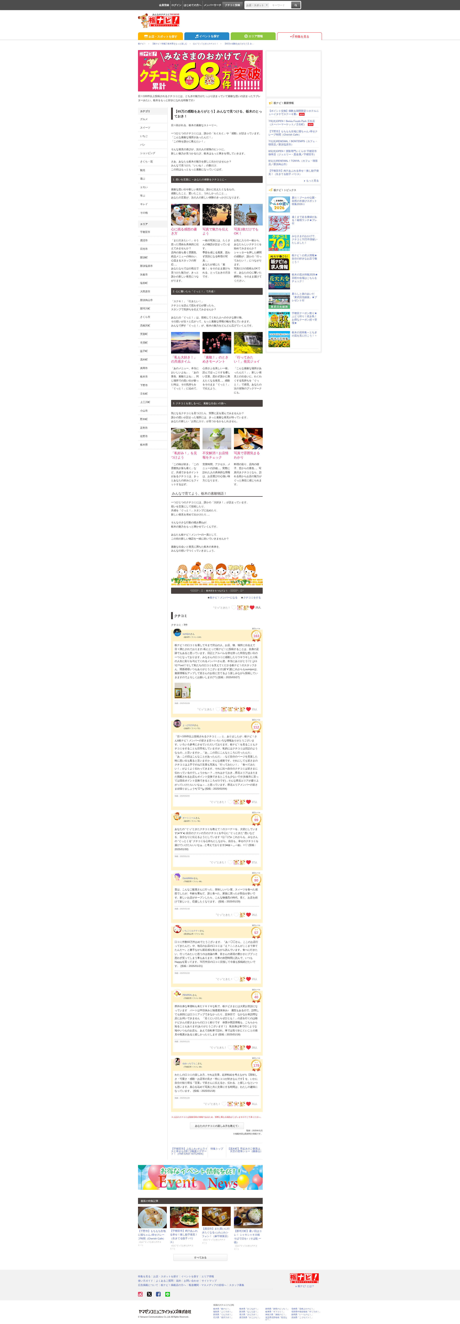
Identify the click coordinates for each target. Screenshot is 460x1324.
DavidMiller (188, 878)
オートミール (189, 818)
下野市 (144, 385)
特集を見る (302, 36)
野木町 (144, 419)
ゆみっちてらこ (190, 1063)
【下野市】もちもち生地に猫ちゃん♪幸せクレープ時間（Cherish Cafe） (152, 1235)
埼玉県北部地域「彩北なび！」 (276, 1318)
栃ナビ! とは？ (306, 1286)
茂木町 (144, 359)
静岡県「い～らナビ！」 (302, 1315)
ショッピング (147, 153)
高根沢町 (145, 325)
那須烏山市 (146, 300)
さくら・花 (146, 161)
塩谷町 (144, 283)
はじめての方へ (192, 5)
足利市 (144, 427)
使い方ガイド (145, 1280)
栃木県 (144, 444)
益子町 (144, 351)
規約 (178, 1280)
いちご (144, 136)
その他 (144, 212)
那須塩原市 (146, 265)
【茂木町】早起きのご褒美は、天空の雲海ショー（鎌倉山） (245, 1150)
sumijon (186, 634)
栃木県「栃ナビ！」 (222, 1309)
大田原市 (145, 291)
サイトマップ (209, 1280)
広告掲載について (148, 1285)
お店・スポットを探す (163, 36)
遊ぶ (142, 178)
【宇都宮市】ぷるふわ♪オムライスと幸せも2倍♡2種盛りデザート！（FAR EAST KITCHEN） (189, 1151)
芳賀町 (144, 334)
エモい (144, 187)
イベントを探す (209, 36)
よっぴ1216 (188, 725)
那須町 (144, 257)
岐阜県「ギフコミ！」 (275, 1312)
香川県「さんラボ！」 (249, 1315)
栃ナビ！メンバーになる (224, 597)
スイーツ (145, 127)
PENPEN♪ (188, 995)
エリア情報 (256, 36)
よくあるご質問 (164, 1280)
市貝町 (144, 342)
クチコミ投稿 (232, 5)
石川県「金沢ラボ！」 (223, 1317)
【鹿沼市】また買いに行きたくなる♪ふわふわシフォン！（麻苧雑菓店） (216, 1232)
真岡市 (144, 368)
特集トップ (217, 1148)
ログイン (176, 5)
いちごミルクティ (191, 930)
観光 (142, 170)
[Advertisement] (294, 74)
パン (142, 144)
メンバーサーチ (212, 5)
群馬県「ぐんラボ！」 (223, 1315)
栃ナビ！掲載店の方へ (173, 1285)
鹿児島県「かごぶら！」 (250, 1317)
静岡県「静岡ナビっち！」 (277, 1309)
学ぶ (142, 195)
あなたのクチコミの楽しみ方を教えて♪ (217, 1125)
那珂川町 (145, 308)
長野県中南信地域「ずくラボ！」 (306, 1312)
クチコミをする (252, 597)
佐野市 (144, 436)
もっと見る (312, 180)
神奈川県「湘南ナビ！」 (276, 1315)
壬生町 (144, 393)
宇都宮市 (145, 231)
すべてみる (200, 1257)
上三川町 (145, 402)
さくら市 (145, 316)
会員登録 (164, 5)
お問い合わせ (191, 1280)
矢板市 (144, 274)
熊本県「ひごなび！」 (249, 1309)
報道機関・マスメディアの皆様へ (207, 1285)
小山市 (144, 410)
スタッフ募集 (236, 1285)
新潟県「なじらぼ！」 (249, 1312)
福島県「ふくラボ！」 (223, 1312)
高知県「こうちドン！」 (302, 1317)
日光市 (144, 248)
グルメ (144, 119)
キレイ (144, 204)
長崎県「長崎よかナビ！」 (303, 1309)
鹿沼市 (144, 240)
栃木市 (144, 376)
